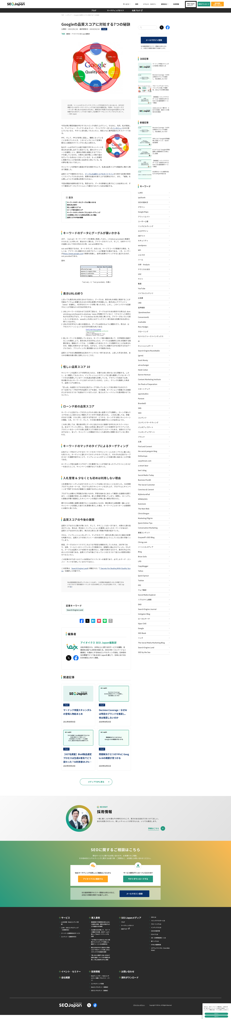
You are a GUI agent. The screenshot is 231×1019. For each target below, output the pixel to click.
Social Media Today (146, 475)
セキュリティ (143, 240)
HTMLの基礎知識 (156, 944)
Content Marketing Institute (149, 379)
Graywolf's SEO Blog (146, 537)
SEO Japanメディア (191, 4)
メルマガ (141, 255)
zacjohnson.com (144, 461)
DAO (139, 604)
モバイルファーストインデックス (150, 336)
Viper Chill (142, 623)
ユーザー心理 (143, 221)
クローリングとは (156, 924)
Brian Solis (142, 556)
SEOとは (153, 917)
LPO (139, 561)
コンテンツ (142, 417)
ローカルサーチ (144, 619)
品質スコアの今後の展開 (75, 217)
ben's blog (142, 470)
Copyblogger (143, 566)
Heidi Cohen (143, 370)
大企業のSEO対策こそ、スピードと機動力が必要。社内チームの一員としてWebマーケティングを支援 (100, 933)
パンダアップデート (145, 427)
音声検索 (141, 307)
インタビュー (117, 128)
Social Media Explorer (147, 595)
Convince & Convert (146, 489)
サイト (140, 279)
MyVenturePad (144, 494)
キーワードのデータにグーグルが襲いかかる (81, 202)
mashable (142, 322)
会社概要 (65, 977)
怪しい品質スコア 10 (74, 207)
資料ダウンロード (203, 4)
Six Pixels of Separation (147, 384)
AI (139, 341)
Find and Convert (145, 446)
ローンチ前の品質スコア (75, 210)
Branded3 (142, 403)
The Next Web (143, 508)
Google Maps (143, 212)
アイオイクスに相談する (93, 879)
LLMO (140, 192)
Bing (140, 552)
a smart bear (143, 465)
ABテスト (141, 236)
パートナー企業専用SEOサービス (70, 933)
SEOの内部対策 (155, 931)
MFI (139, 250)
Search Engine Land (79, 568)
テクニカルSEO (144, 269)
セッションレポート (145, 346)
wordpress (142, 245)
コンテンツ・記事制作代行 (68, 937)
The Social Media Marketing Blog (151, 642)
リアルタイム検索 (145, 599)
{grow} (140, 355)
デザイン (141, 207)
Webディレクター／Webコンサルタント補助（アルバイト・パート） (100, 978)
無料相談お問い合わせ (217, 4)
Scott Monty (143, 360)
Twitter (141, 580)
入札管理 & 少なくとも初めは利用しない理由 (81, 215)
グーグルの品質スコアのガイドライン (99, 174)
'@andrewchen (144, 312)
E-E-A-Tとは (154, 934)
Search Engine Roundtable (149, 350)
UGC (139, 274)
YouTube (141, 288)
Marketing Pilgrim (145, 518)
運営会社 (164, 4)
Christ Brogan (143, 513)
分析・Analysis (144, 264)
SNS (139, 408)
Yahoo (140, 571)
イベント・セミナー (149, 4)
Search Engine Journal (147, 609)
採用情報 (176, 4)
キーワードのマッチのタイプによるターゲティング (83, 212)
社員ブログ (136, 10)
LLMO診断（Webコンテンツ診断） (70, 923)
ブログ (93, 10)
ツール (140, 259)
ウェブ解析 (142, 590)
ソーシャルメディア (145, 547)
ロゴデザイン (143, 231)
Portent (141, 398)
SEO (139, 413)
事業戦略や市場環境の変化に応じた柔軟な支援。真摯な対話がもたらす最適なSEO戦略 (100, 924)
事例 (136, 4)
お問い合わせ (127, 971)
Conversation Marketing (148, 528)
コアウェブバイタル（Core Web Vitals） (160, 949)
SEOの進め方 (143, 202)
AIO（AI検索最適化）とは (158, 938)
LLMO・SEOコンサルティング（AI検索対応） (70, 929)
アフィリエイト (144, 216)
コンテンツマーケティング (148, 422)
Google (141, 628)
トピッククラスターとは (158, 920)
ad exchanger (143, 365)
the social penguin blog (147, 451)
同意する (216, 1016)
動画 (139, 283)
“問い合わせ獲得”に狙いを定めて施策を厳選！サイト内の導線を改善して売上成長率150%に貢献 (100, 957)
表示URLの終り (72, 205)
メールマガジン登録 (154, 40)
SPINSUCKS (142, 499)
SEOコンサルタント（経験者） (100, 990)
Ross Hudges (143, 327)
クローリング (143, 331)
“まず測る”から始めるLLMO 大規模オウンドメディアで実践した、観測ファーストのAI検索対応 (100, 942)
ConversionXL (143, 317)
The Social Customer (146, 484)
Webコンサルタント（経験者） (100, 987)
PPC (139, 585)
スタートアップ (144, 389)
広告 (139, 441)
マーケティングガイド (115, 10)
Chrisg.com (142, 542)
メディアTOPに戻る (96, 781)
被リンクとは (155, 941)
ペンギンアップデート (146, 432)
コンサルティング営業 (97, 983)
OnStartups (142, 456)
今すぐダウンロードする (138, 879)
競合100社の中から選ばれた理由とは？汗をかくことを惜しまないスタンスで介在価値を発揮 (100, 950)
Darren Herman (144, 374)
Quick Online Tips (145, 523)
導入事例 (95, 917)
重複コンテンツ (144, 532)
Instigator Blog (144, 614)
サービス (126, 4)
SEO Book (142, 633)
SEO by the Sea (144, 652)
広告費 (140, 298)
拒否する (216, 1013)
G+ (71, 586)
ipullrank (141, 197)
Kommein (142, 504)
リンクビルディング (145, 226)
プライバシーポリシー (139, 1005)
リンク (140, 638)
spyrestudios (143, 394)
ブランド (141, 437)
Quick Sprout (143, 575)
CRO (139, 303)
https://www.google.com (73, 253)
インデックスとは (156, 927)
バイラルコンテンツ (145, 293)
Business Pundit (144, 480)
